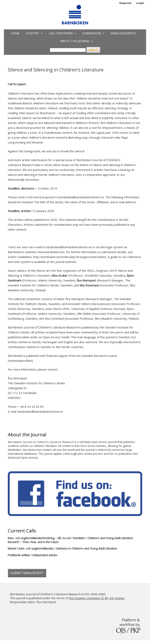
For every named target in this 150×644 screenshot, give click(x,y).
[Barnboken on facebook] (75, 515)
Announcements (123, 33)
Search (93, 49)
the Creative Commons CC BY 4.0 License (96, 598)
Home (15, 33)
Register (125, 3)
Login (140, 3)
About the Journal (75, 41)
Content (33, 33)
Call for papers (61, 33)
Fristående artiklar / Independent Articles (32, 555)
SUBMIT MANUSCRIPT (27, 573)
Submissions (92, 33)
